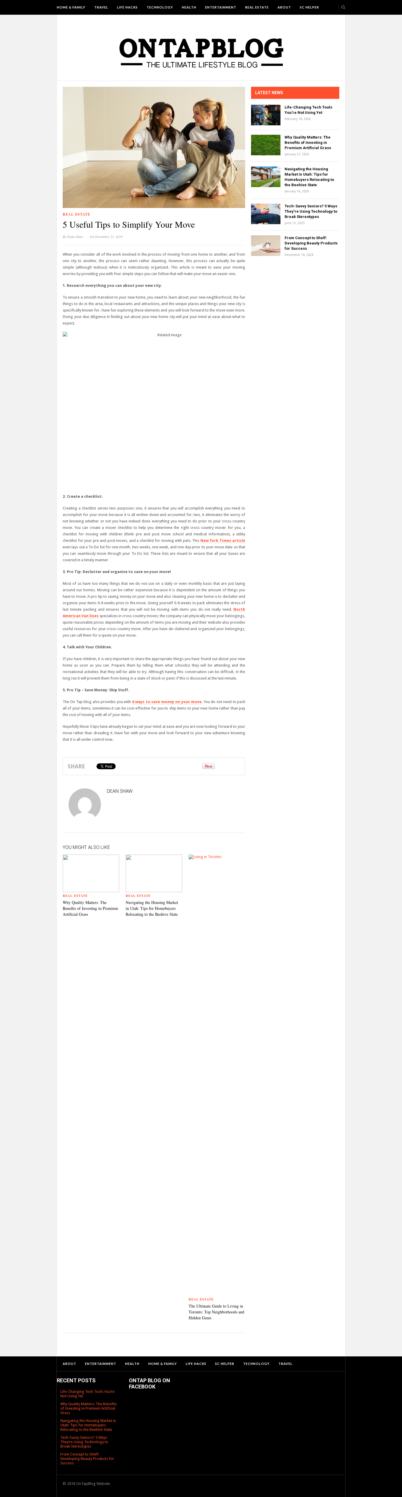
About (284, 7)
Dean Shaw (75, 236)
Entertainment (220, 7)
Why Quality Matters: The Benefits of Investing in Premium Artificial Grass (90, 908)
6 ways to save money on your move (167, 702)
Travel (101, 7)
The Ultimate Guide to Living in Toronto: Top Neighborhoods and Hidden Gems (216, 1312)
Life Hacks (127, 7)
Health (189, 7)
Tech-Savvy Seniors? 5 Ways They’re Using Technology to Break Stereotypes (311, 211)
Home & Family (71, 7)
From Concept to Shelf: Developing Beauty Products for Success (311, 243)
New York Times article (222, 540)
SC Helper (309, 7)
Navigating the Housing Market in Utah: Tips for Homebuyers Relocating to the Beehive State (152, 908)
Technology (160, 7)
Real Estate (257, 7)
